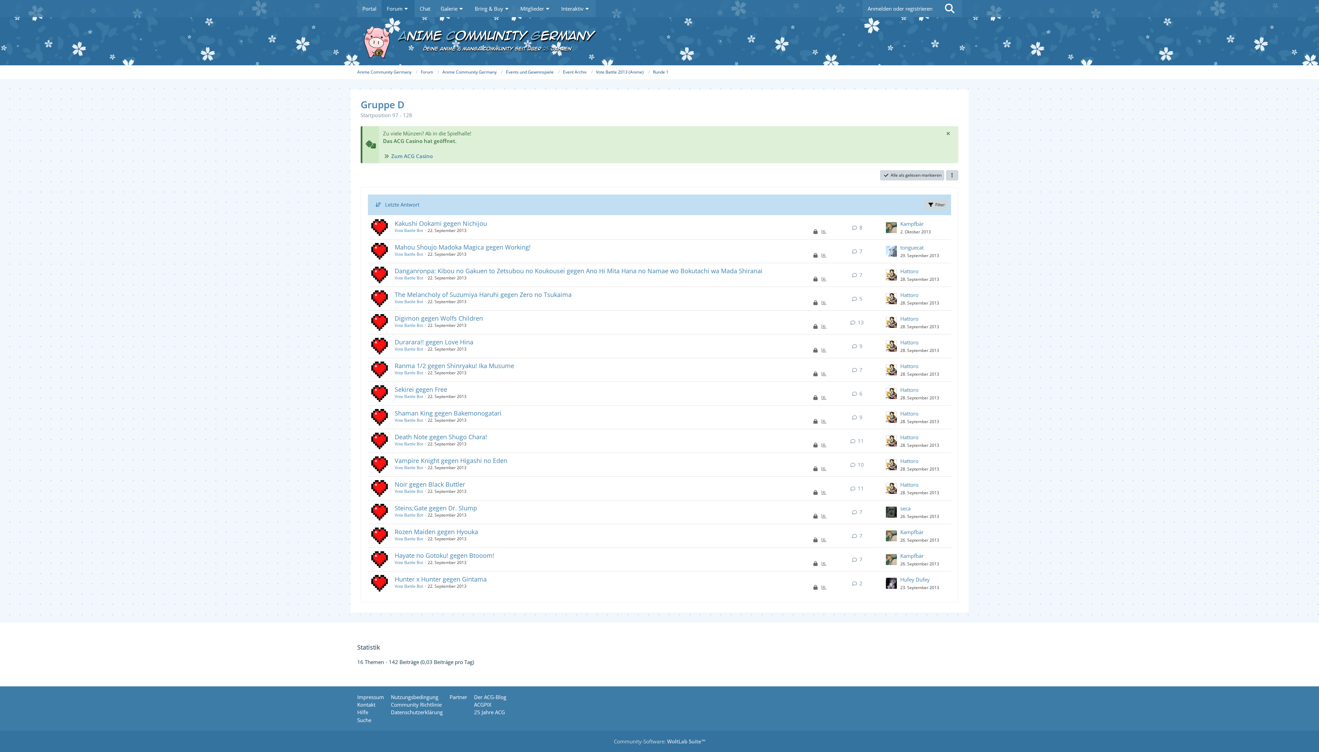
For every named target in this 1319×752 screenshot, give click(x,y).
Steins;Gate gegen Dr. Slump (436, 508)
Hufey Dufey (915, 579)
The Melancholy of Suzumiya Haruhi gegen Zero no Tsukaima (483, 294)
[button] (952, 175)
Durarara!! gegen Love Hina (434, 342)
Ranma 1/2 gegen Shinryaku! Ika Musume (454, 366)
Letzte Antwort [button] (402, 204)
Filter (940, 205)
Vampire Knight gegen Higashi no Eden (451, 460)
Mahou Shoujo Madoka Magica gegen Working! (463, 247)
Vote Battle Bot (409, 230)
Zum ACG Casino (412, 156)
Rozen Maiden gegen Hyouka (436, 532)
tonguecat (912, 247)
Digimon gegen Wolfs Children (439, 318)
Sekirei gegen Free (421, 389)
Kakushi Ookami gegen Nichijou (441, 223)
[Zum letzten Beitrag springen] (891, 227)
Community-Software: (660, 741)
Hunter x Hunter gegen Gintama (441, 579)
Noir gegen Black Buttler (430, 484)
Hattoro (909, 271)
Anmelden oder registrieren (900, 8)
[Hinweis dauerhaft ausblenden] (948, 133)
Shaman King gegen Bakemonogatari (448, 413)
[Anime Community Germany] (659, 41)
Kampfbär (912, 223)
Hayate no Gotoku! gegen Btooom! (444, 555)
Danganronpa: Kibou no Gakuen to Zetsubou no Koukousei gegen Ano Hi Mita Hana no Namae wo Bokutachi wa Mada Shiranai (579, 271)
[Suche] (950, 8)
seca (905, 508)
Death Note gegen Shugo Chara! (441, 437)
